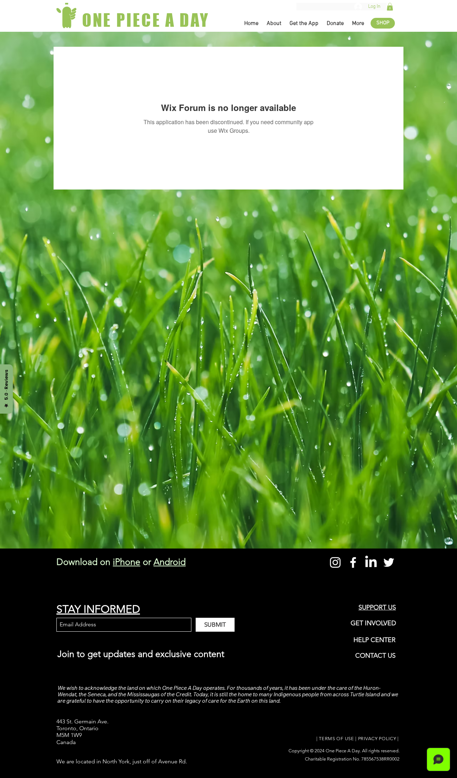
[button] (390, 7)
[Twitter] (389, 562)
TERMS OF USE (336, 738)
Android (170, 561)
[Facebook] (353, 562)
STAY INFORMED (98, 609)
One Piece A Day (343, 750)
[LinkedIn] (371, 562)
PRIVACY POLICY (377, 738)
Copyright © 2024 (307, 750)
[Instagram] (335, 562)
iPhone (126, 561)
